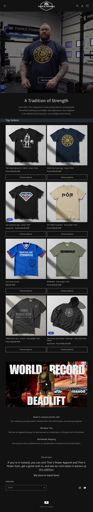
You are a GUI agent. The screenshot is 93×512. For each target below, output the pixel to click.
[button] (4, 5)
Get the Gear (46, 80)
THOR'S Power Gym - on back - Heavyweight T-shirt (23, 338)
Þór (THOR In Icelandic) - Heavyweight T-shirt (62, 225)
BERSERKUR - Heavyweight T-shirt (58, 282)
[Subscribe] (43, 487)
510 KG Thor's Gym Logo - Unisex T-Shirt (60, 168)
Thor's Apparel (48, 506)
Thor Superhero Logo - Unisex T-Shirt (18, 225)
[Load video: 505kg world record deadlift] (46, 384)
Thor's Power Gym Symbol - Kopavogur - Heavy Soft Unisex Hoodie (67, 339)
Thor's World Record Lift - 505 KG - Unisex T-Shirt (22, 168)
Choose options (26, 177)
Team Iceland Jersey (12, 282)
